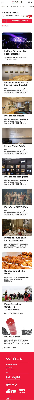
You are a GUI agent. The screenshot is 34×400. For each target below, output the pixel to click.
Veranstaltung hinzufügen (19, 21)
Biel (8, 6)
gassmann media (11, 364)
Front (3, 6)
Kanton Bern (14, 6)
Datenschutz (10, 370)
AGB (7, 372)
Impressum (9, 367)
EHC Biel (22, 6)
